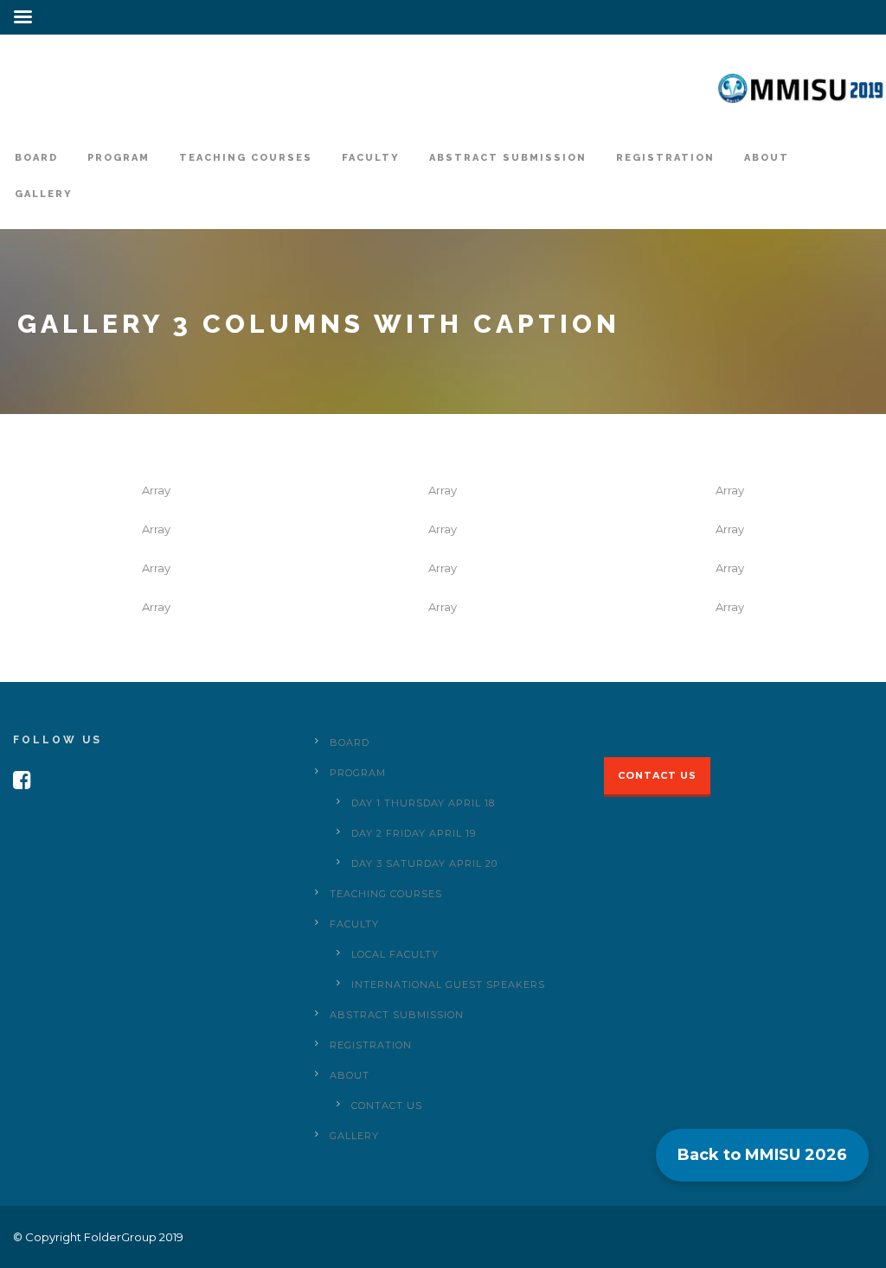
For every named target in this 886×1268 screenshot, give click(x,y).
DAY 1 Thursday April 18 (423, 803)
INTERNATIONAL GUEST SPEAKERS (448, 984)
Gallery (44, 194)
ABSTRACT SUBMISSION (508, 157)
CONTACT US (386, 1105)
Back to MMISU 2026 (762, 1154)
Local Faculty (395, 954)
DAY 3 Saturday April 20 (424, 863)
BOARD (36, 157)
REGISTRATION (665, 157)
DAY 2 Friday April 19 (413, 833)
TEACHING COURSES (245, 157)
